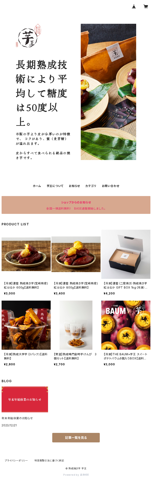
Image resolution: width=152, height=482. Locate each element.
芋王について (55, 186)
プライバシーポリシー (16, 460)
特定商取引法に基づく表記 (49, 460)
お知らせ (74, 186)
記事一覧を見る (76, 438)
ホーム (37, 186)
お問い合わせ (110, 186)
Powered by (71, 474)
